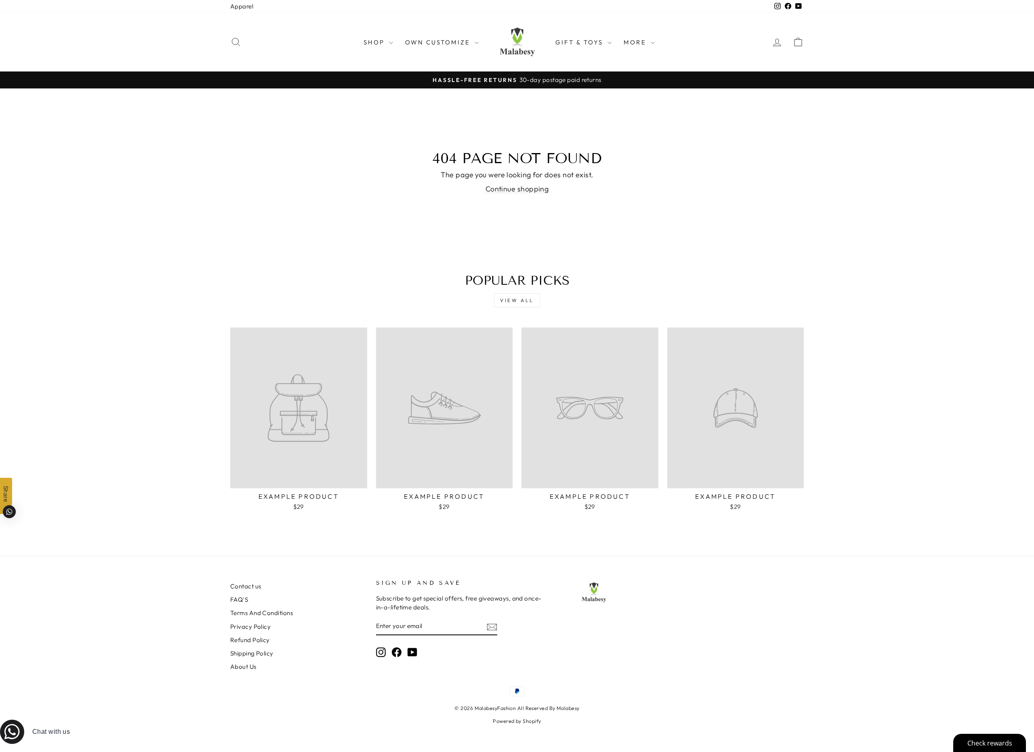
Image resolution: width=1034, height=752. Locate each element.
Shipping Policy (251, 653)
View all (517, 300)
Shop (375, 42)
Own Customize (439, 42)
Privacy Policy (250, 626)
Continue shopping (517, 188)
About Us (243, 666)
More (636, 42)
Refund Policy (250, 640)
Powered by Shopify (517, 721)
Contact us (245, 586)
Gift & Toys (580, 42)
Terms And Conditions (261, 613)
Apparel (241, 6)
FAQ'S (239, 599)
